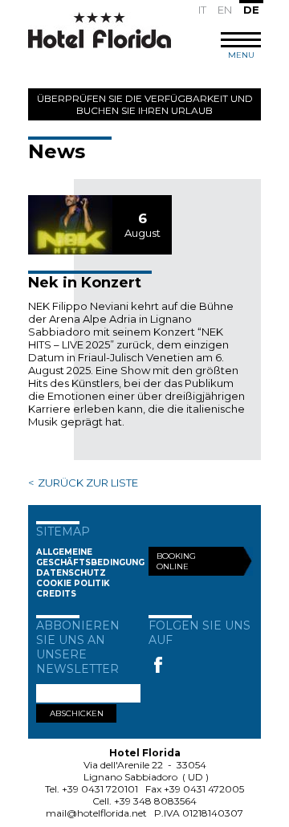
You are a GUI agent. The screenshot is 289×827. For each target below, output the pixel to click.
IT (202, 9)
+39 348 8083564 (155, 801)
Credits (56, 594)
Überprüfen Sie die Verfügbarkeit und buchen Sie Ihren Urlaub (145, 104)
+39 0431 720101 (100, 789)
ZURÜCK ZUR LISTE (88, 482)
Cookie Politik (73, 583)
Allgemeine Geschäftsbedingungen (96, 557)
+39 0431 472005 (204, 789)
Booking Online (176, 561)
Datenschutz (71, 573)
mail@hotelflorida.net (96, 813)
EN (225, 9)
